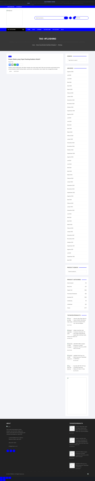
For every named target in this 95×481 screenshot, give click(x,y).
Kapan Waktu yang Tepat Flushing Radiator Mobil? (24, 59)
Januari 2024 (70, 181)
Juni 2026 (69, 78)
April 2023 (69, 199)
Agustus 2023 (70, 196)
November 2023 (70, 189)
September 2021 (70, 245)
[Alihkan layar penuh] (4, 478)
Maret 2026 (69, 89)
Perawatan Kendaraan (72, 293)
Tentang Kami (46, 29)
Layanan (39, 29)
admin (10, 71)
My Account (56, 29)
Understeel (69, 304)
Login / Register (10, 6)
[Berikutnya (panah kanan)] (4, 480)
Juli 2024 (69, 160)
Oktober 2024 (70, 149)
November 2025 (70, 103)
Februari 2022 (70, 228)
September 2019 (71, 256)
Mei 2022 (69, 217)
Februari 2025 (70, 135)
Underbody (69, 300)
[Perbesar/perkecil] (1, 478)
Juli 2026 (69, 75)
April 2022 (69, 221)
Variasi (68, 307)
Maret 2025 (69, 132)
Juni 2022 (69, 213)
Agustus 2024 (70, 157)
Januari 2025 (70, 139)
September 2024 (71, 153)
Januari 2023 (70, 206)
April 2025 (69, 128)
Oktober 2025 (70, 107)
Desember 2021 (70, 235)
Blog (62, 29)
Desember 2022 (70, 210)
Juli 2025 (69, 117)
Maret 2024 (69, 174)
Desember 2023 (70, 185)
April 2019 (69, 260)
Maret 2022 (69, 224)
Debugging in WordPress (47, 3)
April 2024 (69, 171)
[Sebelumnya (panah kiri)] (1, 480)
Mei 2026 (69, 82)
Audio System (70, 283)
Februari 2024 (70, 178)
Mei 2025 (69, 125)
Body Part (69, 286)
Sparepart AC (70, 297)
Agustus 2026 (70, 71)
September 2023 (71, 192)
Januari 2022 (70, 231)
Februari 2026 (70, 93)
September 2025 (71, 110)
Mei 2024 (69, 167)
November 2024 (70, 146)
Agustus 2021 (70, 249)
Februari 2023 (70, 203)
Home (28, 29)
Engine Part (69, 290)
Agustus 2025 (70, 114)
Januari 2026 (70, 96)
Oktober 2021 (70, 242)
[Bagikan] (7, 478)
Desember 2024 (70, 142)
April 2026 (69, 85)
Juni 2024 (69, 164)
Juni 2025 (69, 121)
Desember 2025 (70, 100)
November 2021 (70, 238)
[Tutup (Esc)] (10, 478)
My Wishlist (19, 6)
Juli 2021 (69, 253)
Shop (33, 29)
